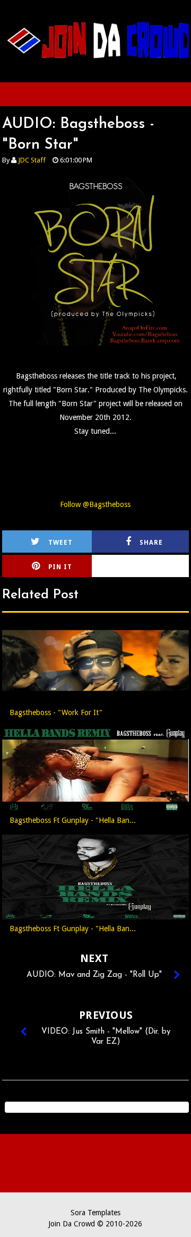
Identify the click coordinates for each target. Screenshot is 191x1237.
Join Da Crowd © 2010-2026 (95, 1223)
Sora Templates (95, 1212)
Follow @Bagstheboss (95, 504)
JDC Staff (32, 160)
